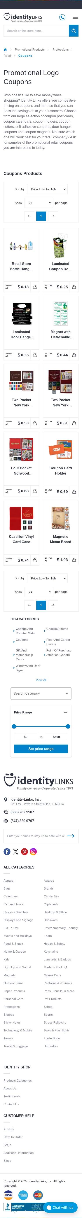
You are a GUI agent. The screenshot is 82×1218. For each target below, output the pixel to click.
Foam (48, 935)
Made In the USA (55, 967)
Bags (6, 888)
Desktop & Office (55, 912)
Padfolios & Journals (58, 983)
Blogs (7, 1160)
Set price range (41, 749)
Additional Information (18, 1152)
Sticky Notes (12, 1022)
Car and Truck (13, 904)
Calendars (10, 896)
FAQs (7, 1145)
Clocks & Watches (15, 912)
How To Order (13, 1137)
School (48, 1006)
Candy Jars (51, 896)
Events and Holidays (17, 935)
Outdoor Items (13, 983)
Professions (11, 1006)
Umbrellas (51, 1046)
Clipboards (51, 904)
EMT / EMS (11, 928)
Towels (8, 1038)
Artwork (8, 1129)
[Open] (67, 693)
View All (41, 680)
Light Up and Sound (17, 967)
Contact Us (11, 1104)
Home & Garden (14, 951)
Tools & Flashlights (57, 1030)
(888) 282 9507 (22, 812)
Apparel (8, 880)
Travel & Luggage (15, 1046)
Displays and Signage (18, 920)
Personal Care (13, 999)
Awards (49, 880)
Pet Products (52, 999)
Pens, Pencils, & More (59, 991)
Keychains (51, 951)
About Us (9, 1088)
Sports (48, 1014)
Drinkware (51, 920)
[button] (41, 712)
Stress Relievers (55, 1022)
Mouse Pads (52, 975)
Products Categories (17, 1080)
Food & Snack (13, 943)
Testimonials (12, 1096)
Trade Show (52, 1038)
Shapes (8, 1014)
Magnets (9, 975)
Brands (49, 888)
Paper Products (14, 991)
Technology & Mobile (17, 1030)
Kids (6, 959)
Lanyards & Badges (57, 959)
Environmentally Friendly (61, 928)
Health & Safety (54, 943)
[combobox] (37, 693)
